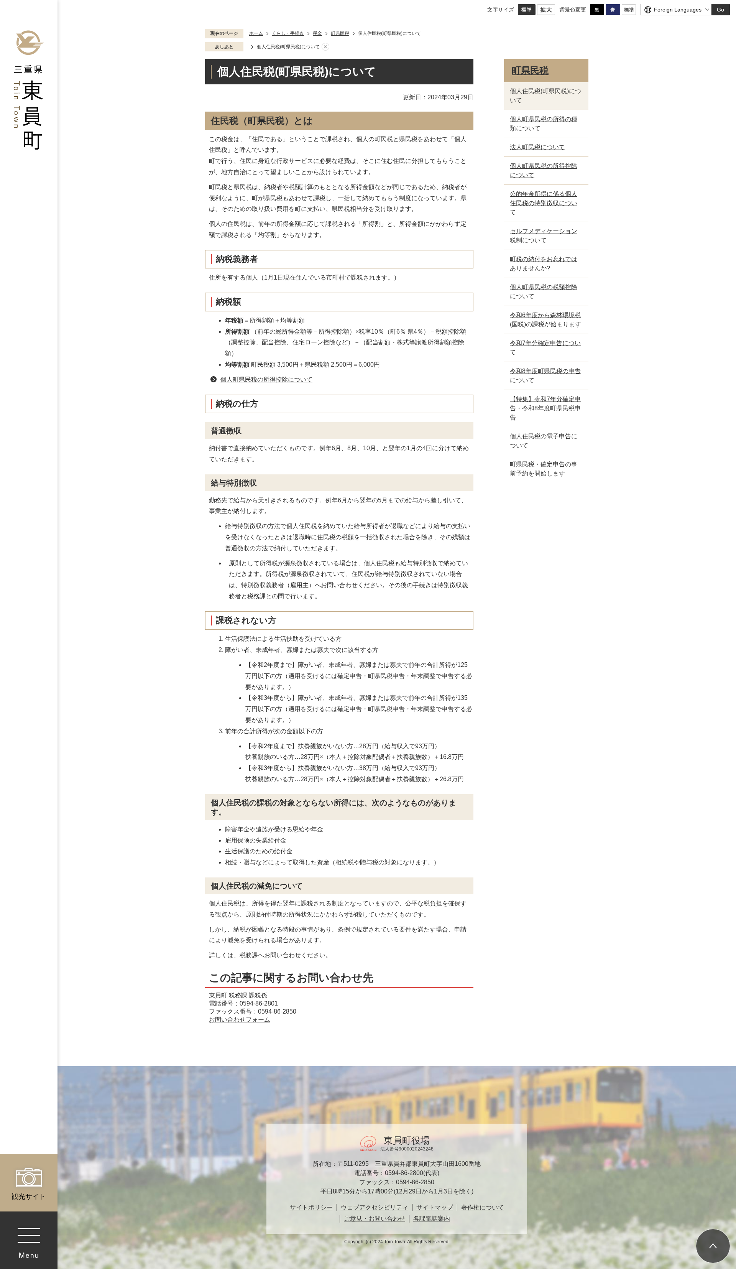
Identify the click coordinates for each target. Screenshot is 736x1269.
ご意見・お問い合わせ (374, 1218)
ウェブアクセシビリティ (374, 1207)
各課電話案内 (431, 1218)
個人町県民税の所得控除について (266, 379)
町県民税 (340, 33)
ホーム (256, 33)
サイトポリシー (311, 1207)
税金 (317, 33)
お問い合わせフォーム (239, 1019)
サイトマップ (434, 1207)
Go (720, 10)
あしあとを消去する (325, 47)
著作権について (482, 1207)
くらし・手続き (288, 33)
